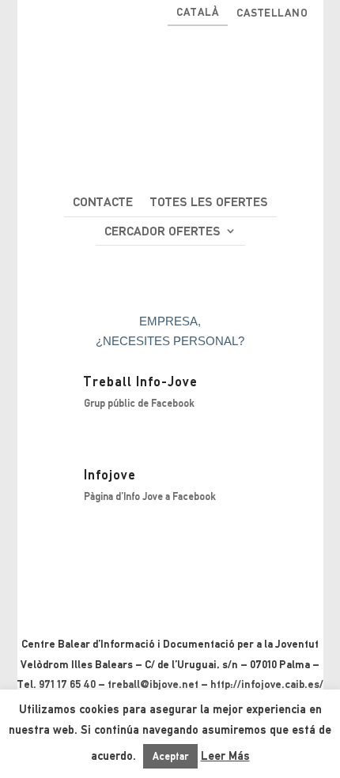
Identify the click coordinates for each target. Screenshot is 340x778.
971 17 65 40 (67, 684)
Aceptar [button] (170, 756)
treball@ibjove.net (153, 684)
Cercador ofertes (162, 231)
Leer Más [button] (225, 756)
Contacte (103, 201)
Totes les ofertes (209, 201)
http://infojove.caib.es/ (266, 684)
